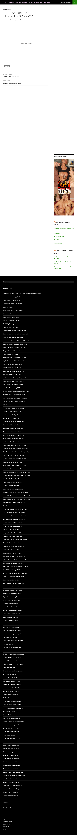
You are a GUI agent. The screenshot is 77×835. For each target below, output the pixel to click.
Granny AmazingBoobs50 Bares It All (13, 371)
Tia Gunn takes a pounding (10, 637)
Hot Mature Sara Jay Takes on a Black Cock (15, 448)
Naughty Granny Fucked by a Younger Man (15, 492)
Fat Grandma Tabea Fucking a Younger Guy (15, 560)
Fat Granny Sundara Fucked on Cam (13, 455)
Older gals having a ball (9, 752)
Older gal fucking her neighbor (12, 620)
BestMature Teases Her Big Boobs (12, 462)
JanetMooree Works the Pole (11, 418)
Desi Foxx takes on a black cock (12, 647)
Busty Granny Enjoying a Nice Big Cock (14, 394)
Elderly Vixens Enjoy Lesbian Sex (12, 536)
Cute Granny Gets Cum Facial (11, 506)
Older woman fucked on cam (11, 745)
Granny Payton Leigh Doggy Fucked (13, 489)
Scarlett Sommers (59, 236)
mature (7, 66)
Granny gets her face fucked (11, 317)
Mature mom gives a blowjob (11, 718)
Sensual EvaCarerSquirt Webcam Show (14, 408)
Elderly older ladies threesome (11, 684)
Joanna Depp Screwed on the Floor (13, 563)
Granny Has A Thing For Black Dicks (13, 425)
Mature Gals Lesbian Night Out (12, 469)
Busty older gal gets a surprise (11, 768)
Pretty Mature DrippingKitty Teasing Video (15, 509)
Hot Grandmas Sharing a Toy (11, 415)
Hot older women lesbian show (12, 593)
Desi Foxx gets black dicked (11, 627)
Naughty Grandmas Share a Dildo (12, 533)
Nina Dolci (57, 233)
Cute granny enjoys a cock (10, 603)
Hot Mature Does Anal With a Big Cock (14, 546)
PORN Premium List (6, 824)
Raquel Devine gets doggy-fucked (12, 364)
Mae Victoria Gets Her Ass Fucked (13, 384)
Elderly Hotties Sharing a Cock (11, 553)
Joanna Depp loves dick (9, 711)
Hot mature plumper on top (11, 731)
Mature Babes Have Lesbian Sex (12, 374)
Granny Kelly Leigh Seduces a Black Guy (14, 445)
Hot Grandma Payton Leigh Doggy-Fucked (15, 378)
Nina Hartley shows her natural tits (13, 640)
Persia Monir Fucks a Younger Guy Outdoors (16, 566)
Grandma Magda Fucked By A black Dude (15, 344)
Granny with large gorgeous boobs (13, 664)
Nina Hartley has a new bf (10, 755)
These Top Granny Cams (7, 821)
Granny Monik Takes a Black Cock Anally (14, 465)
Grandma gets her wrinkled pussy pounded (15, 334)
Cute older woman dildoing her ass (13, 671)
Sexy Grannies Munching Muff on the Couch (15, 479)
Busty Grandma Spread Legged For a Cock (15, 398)
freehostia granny (6, 819)
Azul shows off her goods (10, 779)
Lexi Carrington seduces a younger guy (14, 721)
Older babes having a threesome (12, 701)
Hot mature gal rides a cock (11, 758)
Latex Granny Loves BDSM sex (9, 823)
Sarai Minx (57, 240)
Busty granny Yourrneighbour (11, 728)
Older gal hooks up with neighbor (12, 704)
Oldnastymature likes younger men (13, 772)
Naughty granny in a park (10, 644)
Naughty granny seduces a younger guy (14, 775)
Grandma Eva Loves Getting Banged (13, 337)
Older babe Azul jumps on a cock (12, 785)
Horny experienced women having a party (15, 742)
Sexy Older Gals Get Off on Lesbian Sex (14, 512)
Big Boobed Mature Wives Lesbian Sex (14, 361)
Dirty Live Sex (5, 829)
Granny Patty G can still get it (11, 300)
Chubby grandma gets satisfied (12, 657)
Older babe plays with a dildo (11, 738)
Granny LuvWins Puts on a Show (12, 543)
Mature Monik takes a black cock (12, 661)
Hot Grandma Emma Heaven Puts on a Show (16, 516)
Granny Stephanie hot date (10, 617)
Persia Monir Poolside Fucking (12, 431)
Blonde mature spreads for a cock (13, 82)
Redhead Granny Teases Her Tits (12, 529)
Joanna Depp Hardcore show (11, 681)
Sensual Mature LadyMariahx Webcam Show (16, 391)
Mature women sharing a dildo (12, 630)
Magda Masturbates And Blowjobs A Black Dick (17, 340)
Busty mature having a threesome (12, 610)
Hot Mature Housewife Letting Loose (13, 421)
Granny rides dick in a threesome (12, 303)
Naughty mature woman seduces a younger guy (16, 651)
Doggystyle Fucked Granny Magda (13, 351)
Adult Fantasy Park (6, 826)
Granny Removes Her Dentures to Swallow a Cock (17, 499)
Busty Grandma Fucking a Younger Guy (14, 519)
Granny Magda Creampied (10, 354)
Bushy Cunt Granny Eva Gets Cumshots (14, 347)
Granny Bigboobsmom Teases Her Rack (14, 482)
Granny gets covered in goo (11, 795)
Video (6, 20)
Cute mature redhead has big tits (12, 590)
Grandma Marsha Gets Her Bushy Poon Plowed (16, 472)
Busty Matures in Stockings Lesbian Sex (14, 556)
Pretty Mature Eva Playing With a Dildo (14, 357)
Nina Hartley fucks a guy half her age (13, 297)
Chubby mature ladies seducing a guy (13, 654)
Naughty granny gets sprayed (11, 765)
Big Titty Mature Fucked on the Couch (14, 583)
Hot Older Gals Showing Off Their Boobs (14, 388)
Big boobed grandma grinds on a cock (14, 597)
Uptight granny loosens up (10, 792)
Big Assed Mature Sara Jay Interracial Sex (15, 573)
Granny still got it (8, 307)
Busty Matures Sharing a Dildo (11, 570)
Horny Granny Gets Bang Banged (12, 522)
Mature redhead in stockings (11, 789)
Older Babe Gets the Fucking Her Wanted (15, 539)
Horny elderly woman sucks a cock (13, 708)
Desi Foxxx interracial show (11, 762)
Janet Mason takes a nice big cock (12, 367)
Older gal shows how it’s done (11, 600)
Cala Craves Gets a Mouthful (11, 405)
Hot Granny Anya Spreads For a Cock (13, 442)
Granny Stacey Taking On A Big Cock (13, 381)
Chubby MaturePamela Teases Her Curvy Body (16, 475)
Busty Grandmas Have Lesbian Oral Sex (14, 502)
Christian (24, 20)
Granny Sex (7, 9)
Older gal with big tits (9, 667)
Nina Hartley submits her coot (11, 613)
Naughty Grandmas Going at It (11, 485)
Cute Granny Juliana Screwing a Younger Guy (16, 452)
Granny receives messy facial (11, 327)
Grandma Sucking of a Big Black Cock (13, 576)
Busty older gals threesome (10, 691)
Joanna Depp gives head (10, 607)
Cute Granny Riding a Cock (10, 549)
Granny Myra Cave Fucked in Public (13, 438)
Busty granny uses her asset (11, 748)
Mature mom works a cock (10, 624)
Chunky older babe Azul (10, 677)
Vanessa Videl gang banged (11, 75)
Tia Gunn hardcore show (10, 698)
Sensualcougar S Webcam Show (12, 586)
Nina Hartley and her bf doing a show (13, 688)
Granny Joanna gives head (10, 694)
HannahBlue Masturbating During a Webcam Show (17, 496)
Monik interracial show (9, 674)
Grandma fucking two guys (10, 314)
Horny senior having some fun (11, 725)
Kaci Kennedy (58, 243)
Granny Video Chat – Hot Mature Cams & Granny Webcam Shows (27, 2)
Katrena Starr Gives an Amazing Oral (13, 435)
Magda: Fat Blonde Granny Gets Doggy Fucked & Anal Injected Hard (22, 293)
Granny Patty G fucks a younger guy (13, 310)
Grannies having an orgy (10, 715)
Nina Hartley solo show (9, 735)
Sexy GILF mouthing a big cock (11, 320)
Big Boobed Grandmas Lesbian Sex (13, 428)
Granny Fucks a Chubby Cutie (11, 580)
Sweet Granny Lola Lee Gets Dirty (12, 526)
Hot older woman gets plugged (12, 634)
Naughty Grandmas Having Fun (12, 411)
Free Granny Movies (65, 2)
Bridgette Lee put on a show (11, 782)
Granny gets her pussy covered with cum (14, 330)
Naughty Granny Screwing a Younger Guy (15, 458)
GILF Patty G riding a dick (10, 324)
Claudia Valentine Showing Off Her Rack (14, 401)
